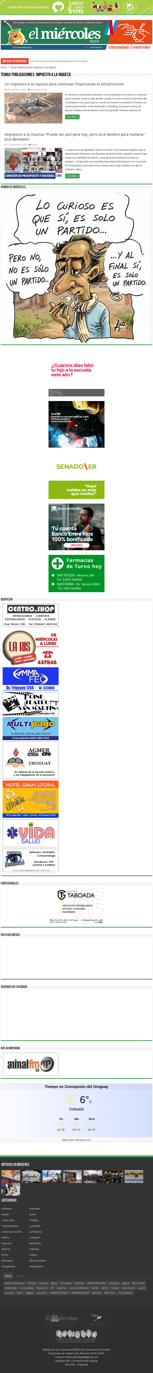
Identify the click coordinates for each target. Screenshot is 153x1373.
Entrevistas (7, 1260)
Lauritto (142, 1288)
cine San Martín (125, 1293)
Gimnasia (32, 1283)
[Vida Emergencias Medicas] (31, 833)
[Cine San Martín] (31, 703)
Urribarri (115, 1288)
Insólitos (34, 1220)
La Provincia (35, 1231)
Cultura (5, 1237)
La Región (34, 1237)
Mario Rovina (138, 1283)
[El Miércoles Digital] (76, 34)
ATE (52, 1288)
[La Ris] (31, 647)
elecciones (42, 1293)
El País (44, 89)
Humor (33, 1214)
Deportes (6, 1243)
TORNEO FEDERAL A (59, 1293)
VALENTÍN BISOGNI (80, 1293)
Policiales (34, 1249)
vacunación (114, 1283)
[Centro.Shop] (31, 615)
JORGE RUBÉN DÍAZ (96, 1283)
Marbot (105, 1288)
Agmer (54, 1283)
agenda (126, 1283)
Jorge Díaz (61, 1288)
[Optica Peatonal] (31, 860)
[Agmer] (31, 760)
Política (34, 145)
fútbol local (109, 1293)
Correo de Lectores (11, 1231)
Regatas (29, 1293)
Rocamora (79, 1283)
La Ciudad (34, 1226)
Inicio (4, 67)
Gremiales (34, 1208)
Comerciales (8, 1220)
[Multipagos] (31, 728)
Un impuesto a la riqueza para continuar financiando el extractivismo (64, 84)
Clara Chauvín (128, 1288)
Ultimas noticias (37, 1260)
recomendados (27, 1288)
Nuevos (20, 1276)
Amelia (5, 1214)
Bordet (95, 1288)
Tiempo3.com (83, 1139)
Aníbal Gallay (11, 1288)
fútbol (20, 1293)
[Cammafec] (31, 678)
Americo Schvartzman (15, 1283)
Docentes (9, 1293)
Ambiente (35, 89)
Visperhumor (36, 1266)
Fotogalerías (8, 1266)
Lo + (31, 1276)
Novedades (35, 1243)
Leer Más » (72, 117)
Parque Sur (42, 1288)
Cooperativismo (10, 1226)
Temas (8, 1276)
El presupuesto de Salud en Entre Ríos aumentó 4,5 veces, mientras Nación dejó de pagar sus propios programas (86, 61)
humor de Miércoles (79, 1288)
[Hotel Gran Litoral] (31, 799)
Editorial (5, 1249)
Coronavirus (66, 1283)
